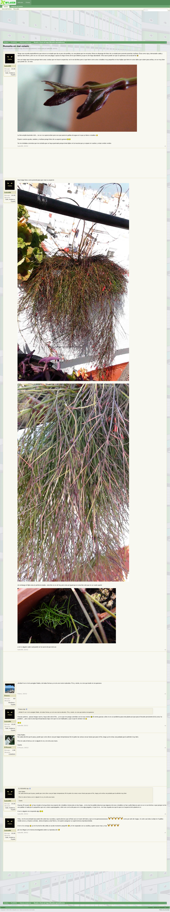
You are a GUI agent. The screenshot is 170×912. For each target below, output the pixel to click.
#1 (165, 146)
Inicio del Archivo (7, 9)
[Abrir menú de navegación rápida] (165, 42)
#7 (165, 832)
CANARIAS (12, 754)
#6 (165, 814)
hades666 (49, 48)
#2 (165, 649)
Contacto (150, 907)
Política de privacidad (164, 909)
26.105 (13, 69)
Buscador (16, 9)
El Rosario (7, 747)
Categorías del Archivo (17, 6)
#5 (165, 747)
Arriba (167, 907)
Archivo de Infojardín (159, 907)
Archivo (6, 6)
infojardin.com (15, 909)
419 (14, 698)
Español (3, 907)
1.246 (13, 750)
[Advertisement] (62, 26)
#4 (165, 725)
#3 (165, 694)
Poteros (7, 695)
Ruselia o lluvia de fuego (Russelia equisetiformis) (22, 48)
